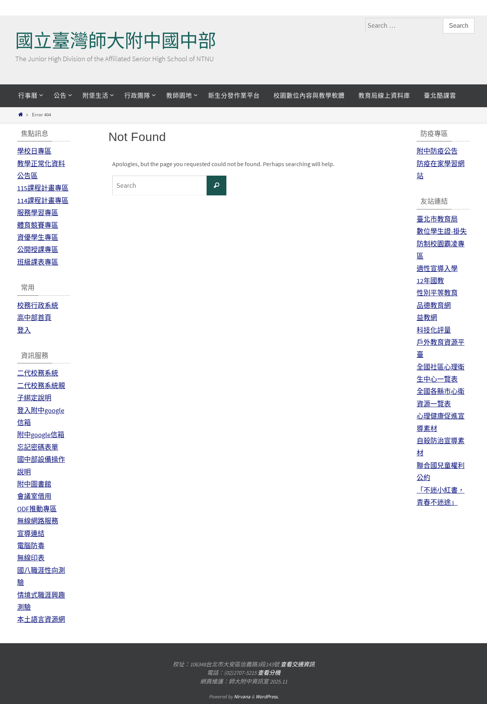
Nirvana (242, 696)
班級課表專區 (37, 262)
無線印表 (31, 557)
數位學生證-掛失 (442, 231)
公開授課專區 (37, 249)
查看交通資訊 (297, 664)
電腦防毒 (31, 545)
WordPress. (267, 696)
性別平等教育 (437, 293)
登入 (24, 330)
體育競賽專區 (37, 225)
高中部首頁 (34, 317)
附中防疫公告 (437, 151)
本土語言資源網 (41, 619)
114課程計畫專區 (42, 200)
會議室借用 (34, 496)
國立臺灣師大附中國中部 (115, 41)
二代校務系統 (37, 373)
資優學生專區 (37, 237)
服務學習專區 (37, 212)
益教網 (427, 317)
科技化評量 (434, 330)
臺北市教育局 (437, 219)
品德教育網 (434, 305)
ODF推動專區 (37, 508)
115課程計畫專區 (42, 188)
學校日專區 (34, 151)
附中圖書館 (34, 484)
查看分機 (269, 672)
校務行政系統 (37, 305)
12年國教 (430, 280)
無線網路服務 (37, 521)
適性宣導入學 (437, 268)
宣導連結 (31, 533)
